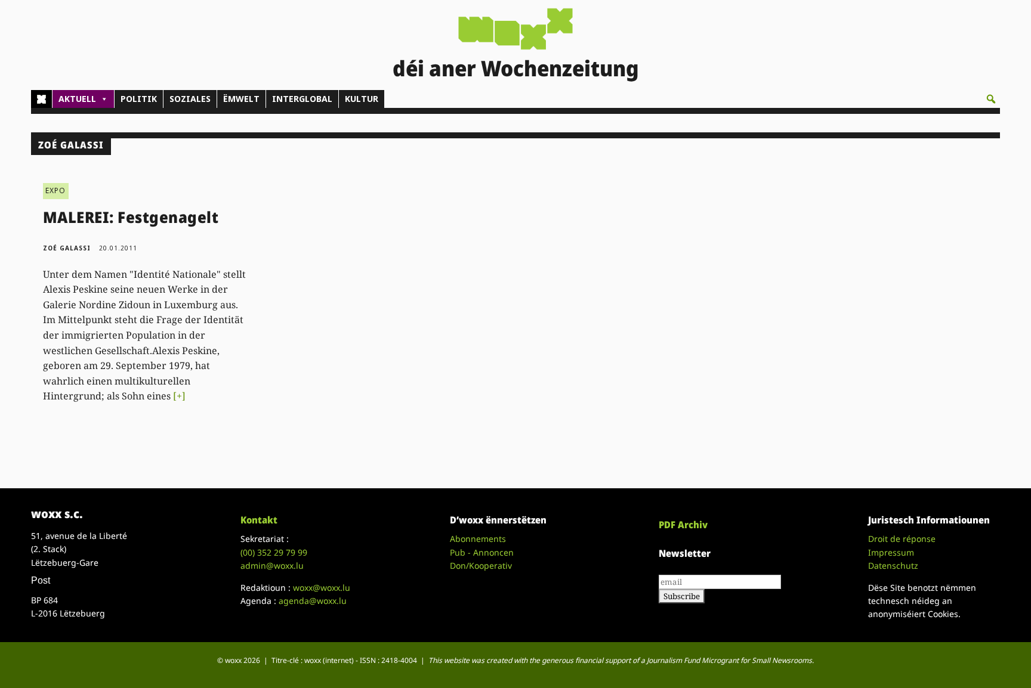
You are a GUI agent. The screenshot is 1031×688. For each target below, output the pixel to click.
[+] (179, 395)
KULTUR (361, 98)
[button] (991, 99)
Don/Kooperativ (481, 565)
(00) (273, 552)
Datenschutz (893, 565)
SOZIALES (190, 98)
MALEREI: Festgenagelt (131, 217)
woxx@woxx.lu (321, 587)
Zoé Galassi (67, 248)
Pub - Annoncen (482, 552)
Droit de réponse (902, 538)
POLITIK (139, 98)
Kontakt (258, 519)
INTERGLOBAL (302, 98)
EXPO (55, 190)
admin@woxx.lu (272, 565)
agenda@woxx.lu (313, 600)
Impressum (891, 552)
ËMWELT (241, 98)
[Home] (41, 99)
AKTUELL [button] (77, 98)
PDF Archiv (683, 524)
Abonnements (478, 538)
